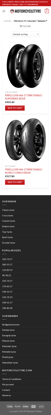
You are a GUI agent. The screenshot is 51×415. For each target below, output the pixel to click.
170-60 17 (7, 286)
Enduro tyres (8, 226)
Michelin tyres (9, 351)
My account (8, 384)
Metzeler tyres (9, 346)
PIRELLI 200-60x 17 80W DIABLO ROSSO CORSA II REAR (23, 171)
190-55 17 (7, 291)
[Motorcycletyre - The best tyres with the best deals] (25, 11)
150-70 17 (7, 280)
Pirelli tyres (7, 357)
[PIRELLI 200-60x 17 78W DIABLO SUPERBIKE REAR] (25, 66)
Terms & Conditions (11, 379)
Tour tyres (7, 231)
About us (6, 395)
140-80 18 (7, 308)
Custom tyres (8, 220)
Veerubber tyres (10, 362)
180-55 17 (7, 264)
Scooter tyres (8, 242)
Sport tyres (7, 237)
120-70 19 (7, 297)
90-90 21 (6, 275)
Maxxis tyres (8, 340)
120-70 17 (7, 259)
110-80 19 (7, 270)
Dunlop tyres (8, 329)
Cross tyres (7, 215)
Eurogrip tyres (9, 335)
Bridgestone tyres (11, 324)
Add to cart (15, 108)
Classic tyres (8, 210)
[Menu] (4, 11)
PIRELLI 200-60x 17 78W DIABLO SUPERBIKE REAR (23, 97)
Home (7, 21)
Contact (6, 390)
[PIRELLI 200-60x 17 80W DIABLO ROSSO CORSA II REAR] (25, 140)
